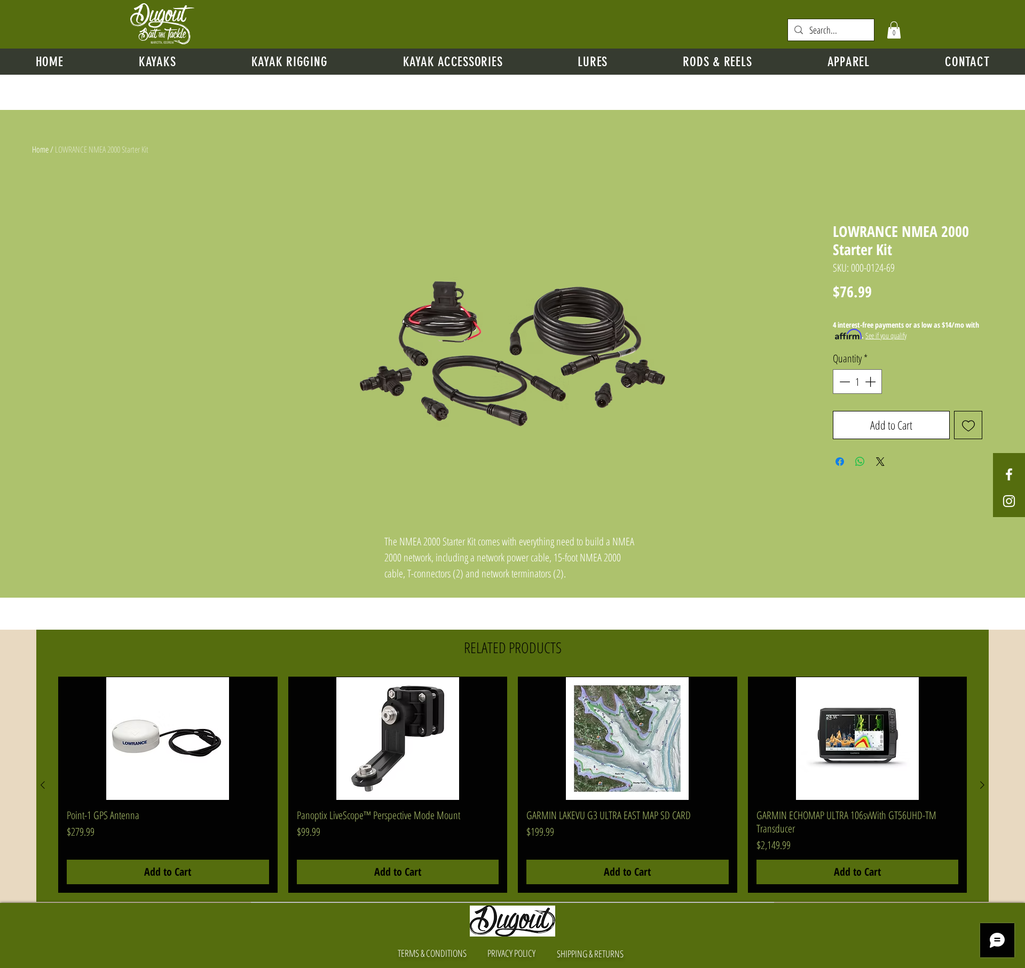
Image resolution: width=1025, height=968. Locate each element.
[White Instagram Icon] (1009, 501)
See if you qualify (885, 335)
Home (40, 149)
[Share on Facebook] (839, 461)
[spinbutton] (857, 381)
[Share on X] (880, 461)
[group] (512, 784)
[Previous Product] (42, 785)
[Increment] (871, 381)
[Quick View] (168, 738)
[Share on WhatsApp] (860, 461)
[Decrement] (843, 381)
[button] (894, 29)
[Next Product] (982, 785)
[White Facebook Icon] (1009, 474)
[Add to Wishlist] (968, 425)
